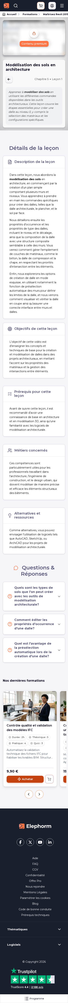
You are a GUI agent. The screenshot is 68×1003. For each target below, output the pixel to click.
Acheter (27, 779)
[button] (29, 794)
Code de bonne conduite (35, 909)
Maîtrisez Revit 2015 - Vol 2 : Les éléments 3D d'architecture (54, 14)
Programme (37, 998)
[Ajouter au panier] (49, 779)
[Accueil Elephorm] (35, 826)
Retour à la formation (9, 79)
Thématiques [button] (17, 929)
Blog (35, 903)
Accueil (11, 14)
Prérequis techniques (35, 915)
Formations (30, 14)
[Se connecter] (52, 5)
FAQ (35, 864)
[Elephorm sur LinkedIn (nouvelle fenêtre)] (50, 842)
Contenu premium (34, 43)
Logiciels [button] (14, 944)
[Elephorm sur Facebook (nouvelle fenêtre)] (20, 842)
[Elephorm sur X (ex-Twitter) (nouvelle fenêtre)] (30, 842)
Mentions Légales (35, 892)
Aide (35, 858)
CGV (35, 869)
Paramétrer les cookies (35, 898)
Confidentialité (35, 875)
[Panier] (41, 5)
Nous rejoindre (35, 886)
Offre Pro (35, 881)
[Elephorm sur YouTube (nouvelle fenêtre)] (40, 842)
